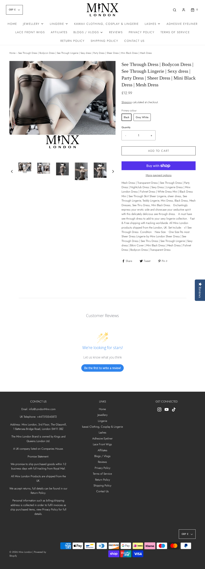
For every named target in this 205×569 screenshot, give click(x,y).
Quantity (126, 127)
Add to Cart (158, 151)
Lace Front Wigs (30, 32)
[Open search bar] (174, 10)
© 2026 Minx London (20, 552)
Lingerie (102, 421)
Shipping (127, 102)
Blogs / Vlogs (102, 456)
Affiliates (59, 32)
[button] (11, 171)
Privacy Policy (142, 32)
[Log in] (183, 10)
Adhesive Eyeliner (182, 24)
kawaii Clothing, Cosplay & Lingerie (106, 24)
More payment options (159, 175)
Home (12, 24)
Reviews (116, 32)
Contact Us (134, 41)
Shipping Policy (104, 41)
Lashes (102, 432)
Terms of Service (175, 32)
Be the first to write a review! (102, 368)
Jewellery (102, 415)
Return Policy (72, 41)
